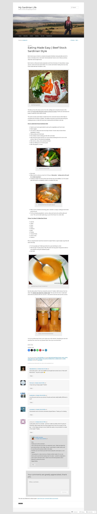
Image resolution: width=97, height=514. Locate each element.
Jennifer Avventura (39, 437)
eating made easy (31, 358)
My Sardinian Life (27, 7)
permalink (40, 360)
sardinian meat (58, 358)
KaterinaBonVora (33, 368)
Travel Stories (49, 35)
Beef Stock (55, 357)
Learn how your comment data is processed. (47, 498)
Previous (72, 40)
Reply (31, 375)
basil (50, 357)
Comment (64, 492)
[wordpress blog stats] (20, 503)
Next (77, 40)
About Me (26, 35)
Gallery (30, 45)
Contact (31, 35)
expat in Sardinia (38, 358)
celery (66, 357)
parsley (46, 358)
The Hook (32, 382)
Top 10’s (42, 35)
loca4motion (32, 395)
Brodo (59, 357)
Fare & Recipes (41, 357)
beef (52, 357)
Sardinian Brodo (51, 358)
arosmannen (32, 409)
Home (20, 35)
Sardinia (37, 35)
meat (43, 358)
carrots (62, 357)
